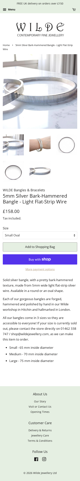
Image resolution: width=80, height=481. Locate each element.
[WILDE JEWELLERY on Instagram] (44, 460)
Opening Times (40, 412)
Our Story (40, 401)
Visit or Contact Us (40, 406)
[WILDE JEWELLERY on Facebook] (36, 460)
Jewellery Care (40, 435)
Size (6, 228)
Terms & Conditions (40, 440)
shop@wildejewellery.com (30, 334)
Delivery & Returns (40, 430)
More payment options (40, 269)
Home (6, 45)
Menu (11, 9)
